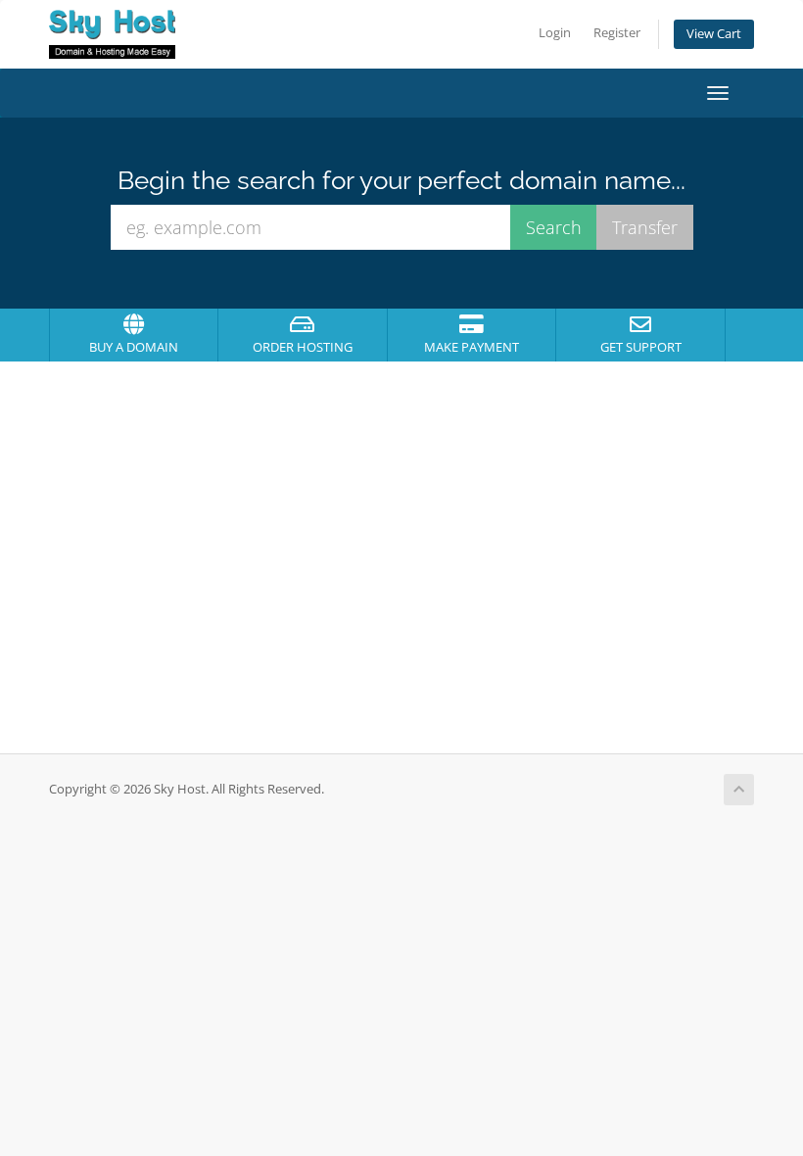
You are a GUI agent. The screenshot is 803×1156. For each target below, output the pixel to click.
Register (616, 32)
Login (555, 32)
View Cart (713, 33)
